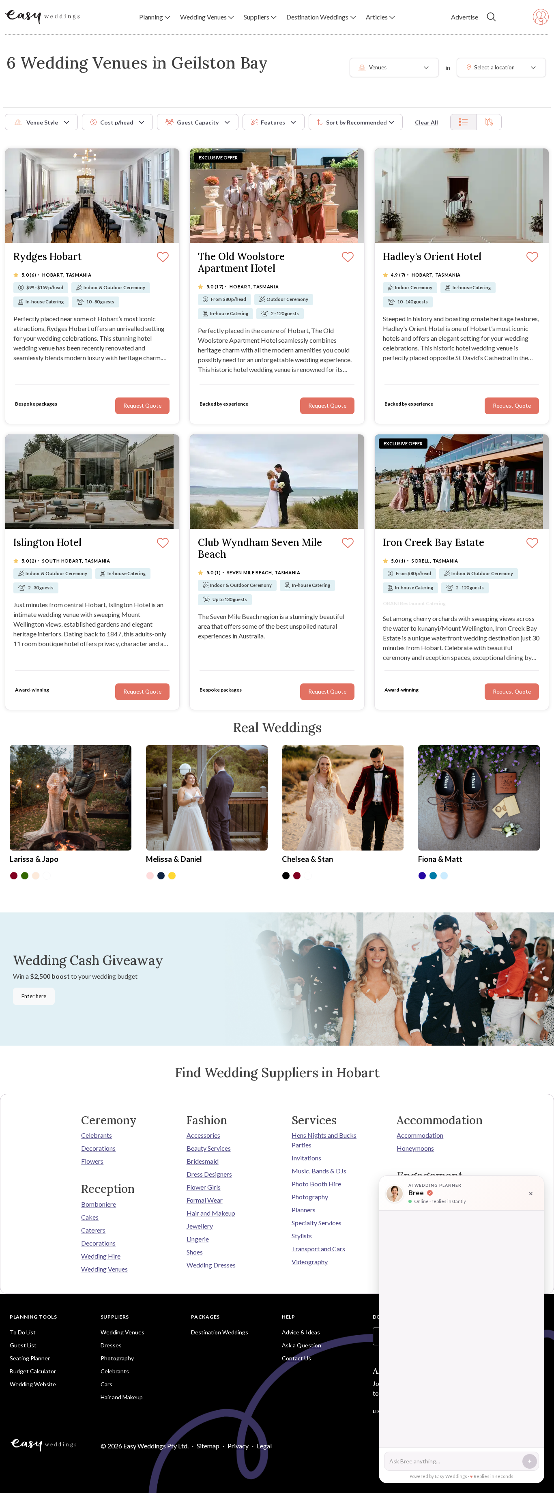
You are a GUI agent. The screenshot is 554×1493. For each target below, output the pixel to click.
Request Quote (512, 691)
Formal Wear (205, 1200)
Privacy (238, 1446)
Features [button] (273, 122)
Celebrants (96, 1135)
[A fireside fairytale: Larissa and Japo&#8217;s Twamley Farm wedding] (70, 798)
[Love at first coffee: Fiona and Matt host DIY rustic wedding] (479, 798)
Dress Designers (209, 1174)
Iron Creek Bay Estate (433, 543)
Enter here (33, 996)
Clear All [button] (426, 122)
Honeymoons (415, 1148)
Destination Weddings (219, 1332)
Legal (264, 1446)
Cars (106, 1384)
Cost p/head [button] (116, 122)
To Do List (23, 1332)
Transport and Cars (318, 1248)
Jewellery (200, 1226)
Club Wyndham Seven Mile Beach (260, 549)
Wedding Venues (104, 1269)
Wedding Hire (100, 1256)
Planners (304, 1210)
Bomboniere (98, 1204)
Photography (310, 1197)
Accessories (203, 1135)
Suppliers (115, 1317)
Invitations (306, 1158)
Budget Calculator (33, 1371)
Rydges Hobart (47, 257)
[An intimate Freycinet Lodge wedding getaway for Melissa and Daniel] (207, 798)
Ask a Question (301, 1345)
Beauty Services (209, 1148)
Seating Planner (30, 1358)
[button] (155, 17)
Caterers (93, 1230)
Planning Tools (33, 1317)
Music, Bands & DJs (319, 1171)
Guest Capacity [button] (198, 122)
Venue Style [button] (42, 122)
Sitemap (208, 1446)
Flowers (92, 1161)
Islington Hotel (47, 543)
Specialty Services (316, 1223)
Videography (310, 1261)
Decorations (98, 1148)
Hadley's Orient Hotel (432, 257)
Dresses (111, 1345)
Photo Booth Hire (316, 1184)
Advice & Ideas (301, 1332)
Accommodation (420, 1135)
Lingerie (198, 1239)
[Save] (532, 543)
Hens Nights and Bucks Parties (324, 1140)
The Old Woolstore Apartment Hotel (241, 263)
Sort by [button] (356, 122)
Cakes (90, 1217)
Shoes (195, 1252)
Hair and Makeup (211, 1213)
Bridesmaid (203, 1161)
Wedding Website (33, 1384)
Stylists (302, 1236)
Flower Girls (204, 1187)
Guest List (23, 1345)
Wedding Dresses (211, 1265)
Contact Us (296, 1358)
